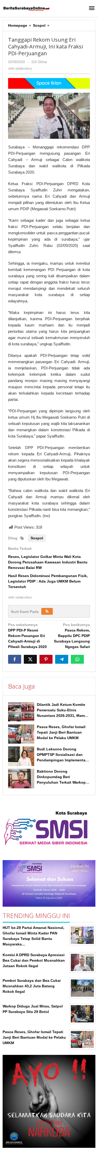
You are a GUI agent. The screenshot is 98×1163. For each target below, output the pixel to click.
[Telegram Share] (61, 659)
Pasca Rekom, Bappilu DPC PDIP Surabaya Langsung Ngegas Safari (72, 636)
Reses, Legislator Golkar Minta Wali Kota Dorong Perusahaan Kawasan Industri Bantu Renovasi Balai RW (48, 562)
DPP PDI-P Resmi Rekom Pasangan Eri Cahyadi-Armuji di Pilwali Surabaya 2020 (27, 636)
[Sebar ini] (14, 659)
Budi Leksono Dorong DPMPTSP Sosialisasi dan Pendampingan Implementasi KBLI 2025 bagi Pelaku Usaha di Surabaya (63, 760)
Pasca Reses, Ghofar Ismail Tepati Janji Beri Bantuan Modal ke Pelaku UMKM (61, 732)
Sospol (37, 538)
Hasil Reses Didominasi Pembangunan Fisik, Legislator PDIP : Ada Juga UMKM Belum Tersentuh (48, 581)
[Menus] (91, 8)
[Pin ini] (46, 659)
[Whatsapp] (77, 659)
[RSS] (47, 611)
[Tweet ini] (30, 659)
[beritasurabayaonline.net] (26, 8)
